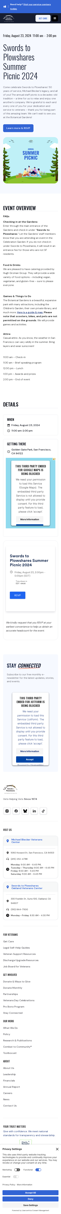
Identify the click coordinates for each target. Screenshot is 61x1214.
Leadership (9, 1074)
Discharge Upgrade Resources (21, 960)
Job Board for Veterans (16, 966)
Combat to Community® (17, 1046)
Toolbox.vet (10, 1053)
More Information (29, 519)
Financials (9, 1080)
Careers (7, 1093)
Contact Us (10, 1105)
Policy (6, 1034)
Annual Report (11, 1086)
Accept (29, 759)
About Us (8, 1068)
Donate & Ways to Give (16, 981)
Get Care (8, 941)
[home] (8, 18)
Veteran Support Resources (19, 954)
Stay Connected (13, 1013)
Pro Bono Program (13, 1006)
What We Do (10, 1028)
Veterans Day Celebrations (18, 1000)
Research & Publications (17, 1040)
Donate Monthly (12, 987)
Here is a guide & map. (30, 312)
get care (43, 18)
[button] (55, 18)
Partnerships (10, 994)
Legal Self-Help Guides (16, 947)
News (6, 1099)
